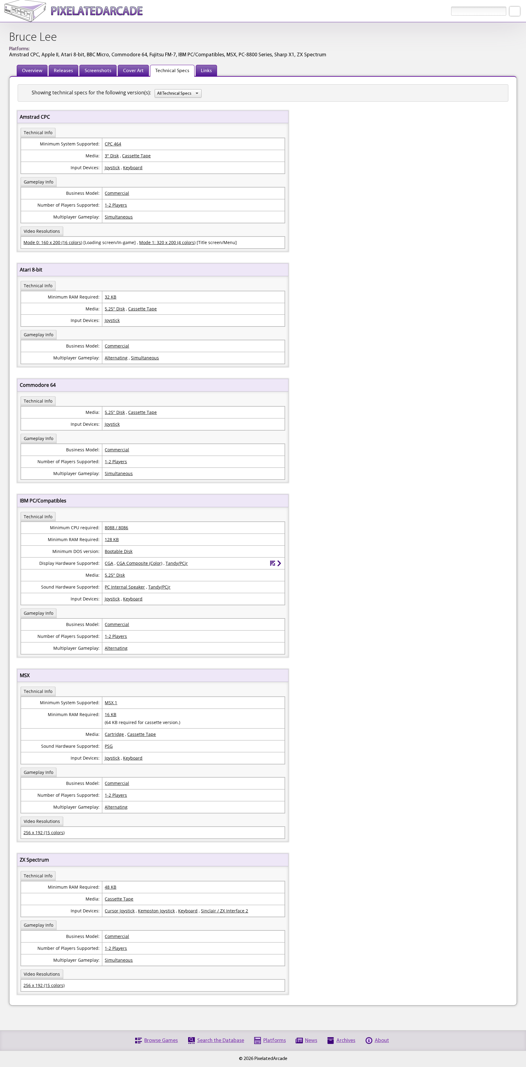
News (311, 1040)
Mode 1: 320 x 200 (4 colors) (167, 242)
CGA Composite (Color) (139, 563)
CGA (109, 563)
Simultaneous (119, 217)
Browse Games (161, 1040)
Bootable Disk (118, 551)
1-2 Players (116, 205)
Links (206, 70)
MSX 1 (111, 702)
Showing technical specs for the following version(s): (91, 92)
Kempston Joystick (156, 911)
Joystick (112, 167)
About (382, 1040)
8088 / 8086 (116, 527)
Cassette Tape (136, 156)
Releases (63, 70)
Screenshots (98, 70)
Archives (345, 1040)
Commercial (117, 193)
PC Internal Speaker (125, 587)
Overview (32, 70)
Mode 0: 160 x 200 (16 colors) (52, 242)
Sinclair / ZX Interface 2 (224, 911)
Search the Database (220, 1040)
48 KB (110, 887)
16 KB (110, 714)
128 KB (112, 539)
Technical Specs (172, 70)
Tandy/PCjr (177, 563)
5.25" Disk (115, 309)
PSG (109, 746)
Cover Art (133, 70)
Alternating (116, 358)
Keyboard (132, 167)
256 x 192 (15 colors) (44, 832)
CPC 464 (113, 144)
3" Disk (112, 156)
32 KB (110, 297)
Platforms (274, 1040)
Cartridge (114, 734)
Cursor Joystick (120, 911)
